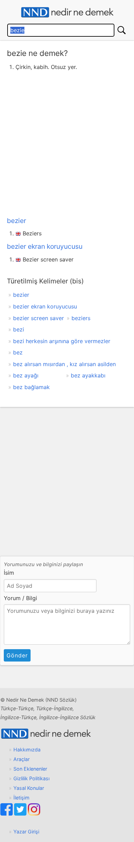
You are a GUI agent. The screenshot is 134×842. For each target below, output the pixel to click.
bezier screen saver (38, 318)
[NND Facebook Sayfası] (7, 814)
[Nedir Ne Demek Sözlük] (67, 12)
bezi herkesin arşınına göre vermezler (61, 341)
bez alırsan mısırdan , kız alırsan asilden (64, 364)
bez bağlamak (31, 387)
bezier (16, 221)
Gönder (17, 655)
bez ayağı (25, 375)
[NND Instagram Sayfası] (34, 814)
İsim (9, 572)
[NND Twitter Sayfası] (21, 814)
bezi (18, 329)
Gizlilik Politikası (31, 778)
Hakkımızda (27, 749)
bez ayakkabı (88, 375)
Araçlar (21, 759)
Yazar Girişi (26, 831)
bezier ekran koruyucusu (44, 246)
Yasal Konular (28, 788)
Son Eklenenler (30, 769)
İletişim (21, 797)
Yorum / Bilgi (20, 598)
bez (18, 352)
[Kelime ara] (121, 30)
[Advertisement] (67, 142)
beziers (80, 318)
